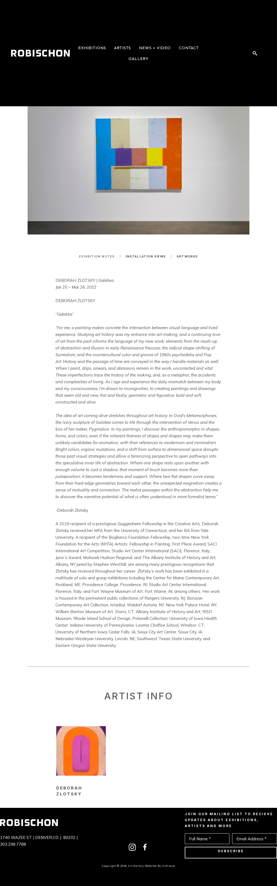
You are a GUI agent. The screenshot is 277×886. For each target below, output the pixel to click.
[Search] (255, 53)
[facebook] (144, 847)
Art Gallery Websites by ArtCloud (151, 865)
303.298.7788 (13, 844)
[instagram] (132, 847)
